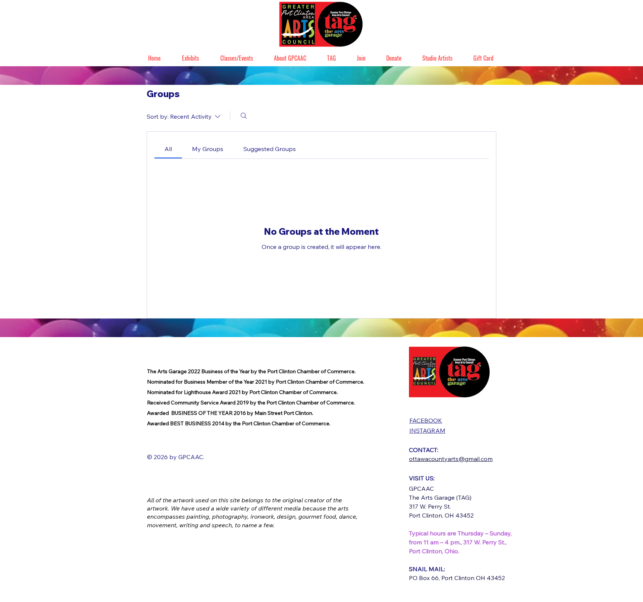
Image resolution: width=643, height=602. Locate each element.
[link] (168, 149)
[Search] (243, 115)
